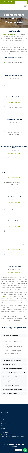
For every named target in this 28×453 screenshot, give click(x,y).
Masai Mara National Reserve (9, 34)
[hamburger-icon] (25, 6)
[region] (14, 443)
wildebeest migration (7, 296)
